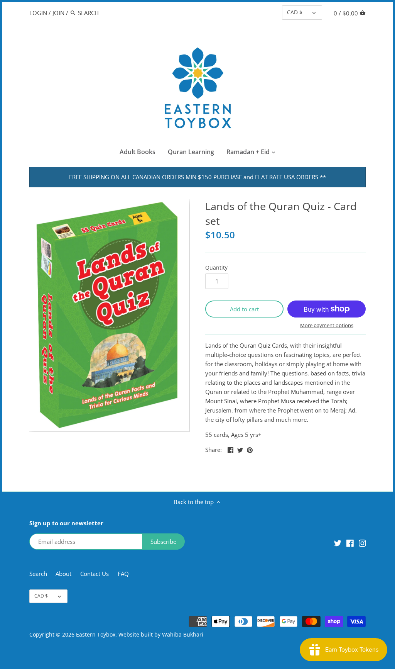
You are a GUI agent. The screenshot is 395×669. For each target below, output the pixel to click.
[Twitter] (337, 542)
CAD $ (294, 12)
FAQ (123, 573)
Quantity (216, 268)
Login (38, 13)
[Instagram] (362, 542)
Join (58, 13)
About (64, 573)
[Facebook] (350, 542)
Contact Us (94, 573)
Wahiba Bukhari (182, 634)
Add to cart (244, 309)
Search (38, 573)
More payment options (326, 325)
